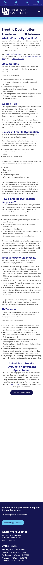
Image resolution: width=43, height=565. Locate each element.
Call (5, 4)
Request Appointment (21, 393)
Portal (16, 4)
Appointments (37, 4)
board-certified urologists (14, 54)
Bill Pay (27, 4)
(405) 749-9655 (18, 59)
